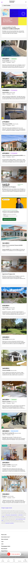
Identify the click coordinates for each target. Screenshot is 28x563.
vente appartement (14, 514)
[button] (11, 55)
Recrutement (4, 548)
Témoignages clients (5, 546)
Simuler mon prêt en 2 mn (9, 219)
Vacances (19, 561)
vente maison (8, 514)
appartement (20, 519)
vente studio (20, 514)
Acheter (2, 561)
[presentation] (2, 48)
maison (17, 519)
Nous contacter (4, 539)
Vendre (8, 561)
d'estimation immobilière (9, 523)
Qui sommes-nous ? (5, 536)
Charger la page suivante (6, 507)
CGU (2, 541)
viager (3, 516)
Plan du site (3, 534)
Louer (14, 561)
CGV (2, 543)
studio (24, 519)
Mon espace (25, 561)
